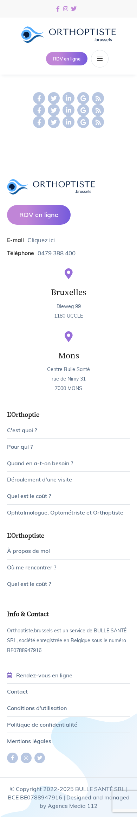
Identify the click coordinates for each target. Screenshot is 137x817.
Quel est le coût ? (29, 495)
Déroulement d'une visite (39, 479)
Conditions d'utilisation (37, 707)
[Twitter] (54, 98)
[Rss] (98, 98)
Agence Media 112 (73, 805)
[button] (66, 59)
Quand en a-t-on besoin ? (40, 463)
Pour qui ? (20, 446)
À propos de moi (28, 550)
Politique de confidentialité (42, 724)
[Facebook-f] (39, 98)
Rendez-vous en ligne (44, 675)
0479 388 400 (57, 253)
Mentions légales (29, 741)
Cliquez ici (41, 240)
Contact (17, 691)
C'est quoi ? (22, 430)
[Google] (83, 98)
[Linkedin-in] (68, 98)
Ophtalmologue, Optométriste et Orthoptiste (65, 512)
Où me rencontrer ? (31, 567)
